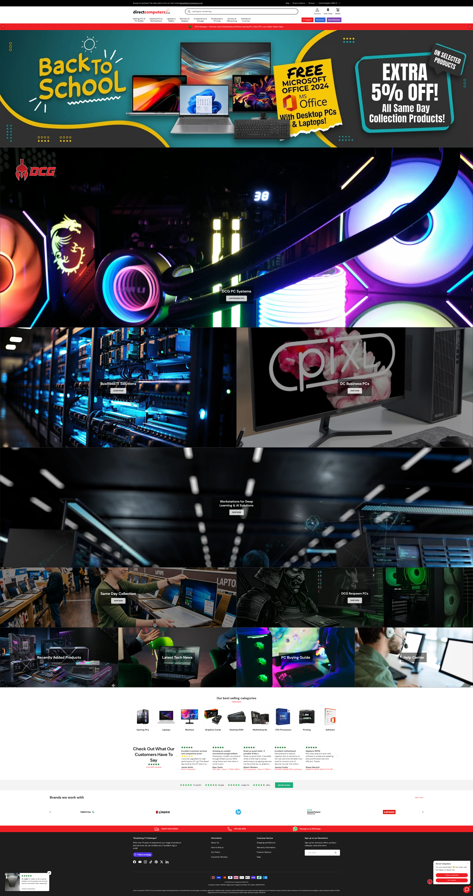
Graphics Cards (213, 729)
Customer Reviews (219, 857)
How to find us (217, 847)
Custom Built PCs (236, 298)
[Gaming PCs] (142, 716)
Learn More (118, 391)
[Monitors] (189, 716)
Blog (287, 3)
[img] (153, 764)
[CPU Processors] (283, 716)
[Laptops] (166, 716)
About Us (215, 842)
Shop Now (354, 391)
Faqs (259, 857)
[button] (338, 11)
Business (320, 20)
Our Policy (215, 852)
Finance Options (299, 3)
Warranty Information (266, 847)
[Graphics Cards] (213, 716)
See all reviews (284, 785)
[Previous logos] (50, 812)
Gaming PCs (143, 729)
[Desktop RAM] (236, 716)
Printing (307, 729)
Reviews (311, 3)
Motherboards (260, 729)
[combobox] (241, 11)
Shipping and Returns (266, 842)
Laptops (166, 729)
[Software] (330, 716)
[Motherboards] (260, 716)
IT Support (307, 20)
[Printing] (306, 716)
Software (330, 729)
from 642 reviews (153, 767)
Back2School (334, 20)
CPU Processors (283, 729)
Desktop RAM (236, 729)
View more (236, 701)
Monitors (189, 729)
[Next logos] (423, 812)
